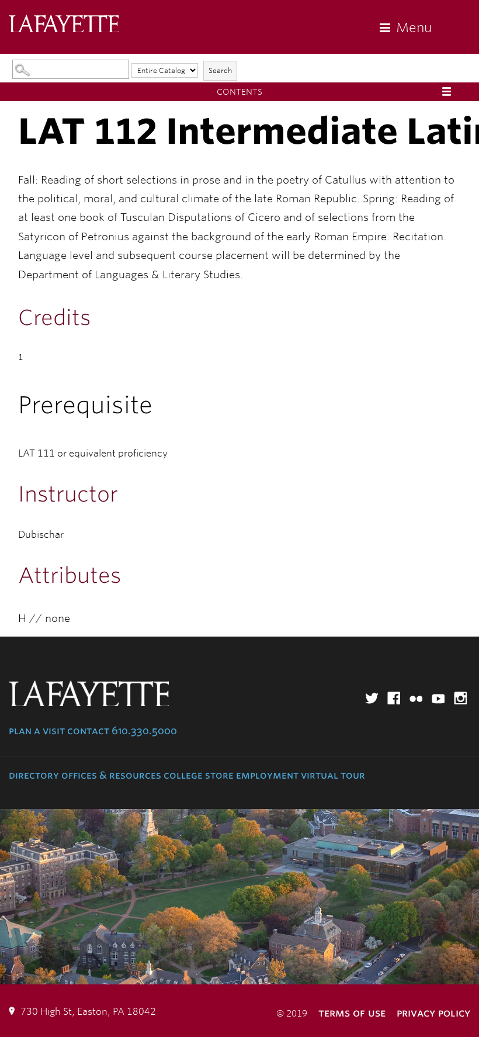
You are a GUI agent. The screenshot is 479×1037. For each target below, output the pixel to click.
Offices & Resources (111, 775)
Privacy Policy (433, 1013)
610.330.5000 (144, 731)
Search (220, 70)
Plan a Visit (37, 731)
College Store (199, 775)
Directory (34, 775)
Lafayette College (64, 25)
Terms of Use (352, 1013)
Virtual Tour (333, 775)
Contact (88, 731)
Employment (267, 775)
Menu (414, 27)
